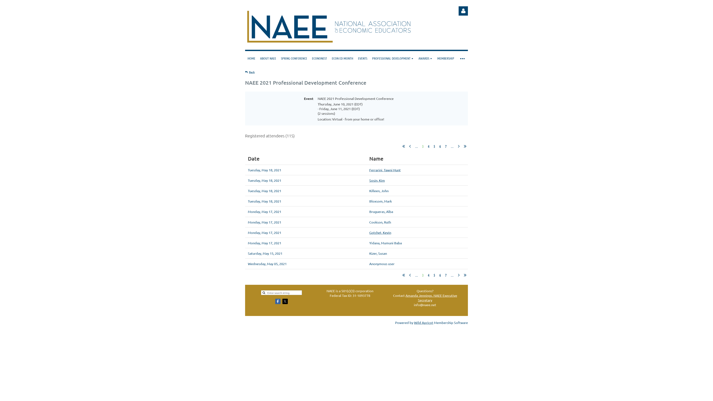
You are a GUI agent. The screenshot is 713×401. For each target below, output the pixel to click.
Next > (459, 146)
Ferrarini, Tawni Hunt (385, 170)
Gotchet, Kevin (380, 232)
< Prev (410, 146)
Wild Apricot (423, 323)
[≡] (462, 58)
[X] (285, 301)
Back (252, 72)
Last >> (465, 146)
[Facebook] (278, 301)
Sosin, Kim (377, 180)
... (416, 146)
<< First (404, 146)
